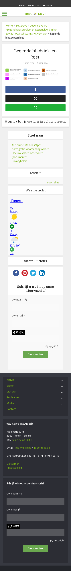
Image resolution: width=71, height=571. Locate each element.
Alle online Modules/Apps (27, 145)
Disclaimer (13, 463)
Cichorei (11, 391)
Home (22, 5)
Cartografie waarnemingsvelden (30, 149)
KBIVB (10, 380)
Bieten (10, 385)
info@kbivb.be (23, 447)
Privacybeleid (19, 161)
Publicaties (13, 397)
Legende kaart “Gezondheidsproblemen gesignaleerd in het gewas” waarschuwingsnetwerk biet (31, 29)
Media (10, 403)
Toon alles (53, 182)
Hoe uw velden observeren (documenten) (27, 155)
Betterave (21, 25)
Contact (11, 409)
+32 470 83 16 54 (21, 439)
